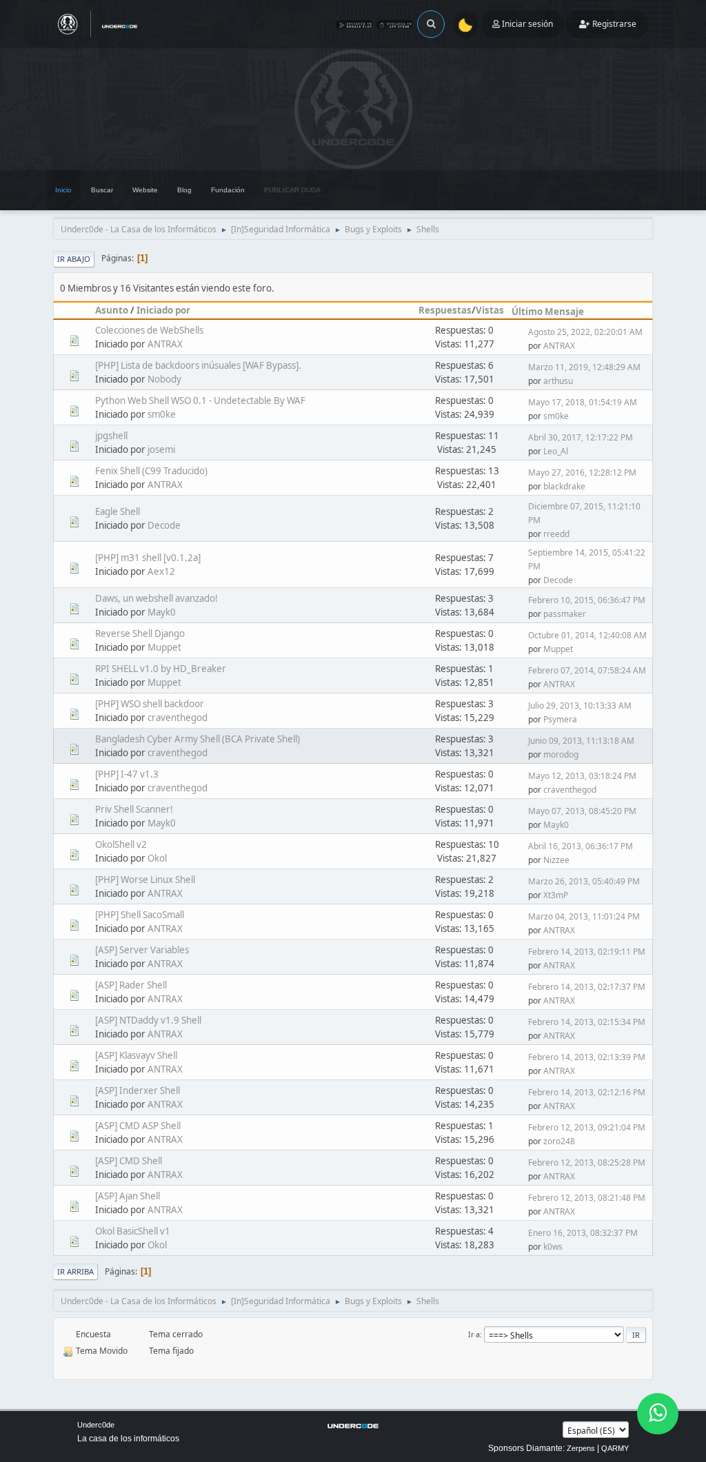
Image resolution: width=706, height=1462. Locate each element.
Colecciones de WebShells (149, 330)
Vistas (490, 310)
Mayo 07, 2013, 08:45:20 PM (582, 811)
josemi (161, 449)
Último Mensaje (548, 311)
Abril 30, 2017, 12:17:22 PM (580, 437)
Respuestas (445, 310)
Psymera (560, 719)
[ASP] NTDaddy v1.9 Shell (148, 1020)
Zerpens (581, 1448)
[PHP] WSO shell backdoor (149, 704)
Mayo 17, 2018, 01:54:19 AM (582, 402)
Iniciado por (163, 310)
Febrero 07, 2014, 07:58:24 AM (587, 670)
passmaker (564, 614)
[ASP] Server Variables (142, 950)
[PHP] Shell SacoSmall (139, 914)
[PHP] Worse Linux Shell (145, 879)
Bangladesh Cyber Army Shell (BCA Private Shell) (197, 739)
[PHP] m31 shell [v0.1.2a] (148, 557)
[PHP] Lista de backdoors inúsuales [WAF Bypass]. (198, 365)
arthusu (558, 381)
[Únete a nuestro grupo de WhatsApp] (657, 1413)
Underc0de (95, 1425)
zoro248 (559, 1141)
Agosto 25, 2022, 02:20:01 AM (585, 332)
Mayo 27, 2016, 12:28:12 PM (582, 472)
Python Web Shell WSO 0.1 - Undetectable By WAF (200, 400)
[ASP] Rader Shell (131, 985)
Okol (157, 858)
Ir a (474, 1334)
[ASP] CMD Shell (128, 1161)
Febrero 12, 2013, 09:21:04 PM (586, 1127)
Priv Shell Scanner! (134, 809)
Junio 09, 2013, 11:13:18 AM (581, 741)
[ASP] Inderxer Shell (137, 1090)
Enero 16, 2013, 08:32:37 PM (583, 1233)
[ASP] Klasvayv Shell (136, 1055)
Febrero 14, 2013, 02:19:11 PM (586, 951)
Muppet (164, 647)
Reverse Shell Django (140, 633)
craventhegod (178, 717)
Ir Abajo (73, 259)
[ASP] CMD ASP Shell (138, 1125)
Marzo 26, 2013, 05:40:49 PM (584, 881)
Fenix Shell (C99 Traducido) (151, 471)
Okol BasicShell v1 (132, 1231)
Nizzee (556, 860)
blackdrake (564, 486)
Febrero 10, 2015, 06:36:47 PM (586, 600)
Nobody (164, 379)
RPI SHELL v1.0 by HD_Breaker (160, 668)
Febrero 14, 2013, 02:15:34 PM (586, 1022)
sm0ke (162, 414)
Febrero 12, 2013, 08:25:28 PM (586, 1162)
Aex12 (161, 571)
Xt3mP (555, 895)
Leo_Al (555, 451)
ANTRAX (165, 344)
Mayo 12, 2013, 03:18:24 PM (582, 776)
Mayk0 (162, 612)
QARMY (615, 1448)
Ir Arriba (75, 1271)
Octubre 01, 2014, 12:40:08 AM (587, 635)
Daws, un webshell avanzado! (156, 598)
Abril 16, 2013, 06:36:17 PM (580, 846)
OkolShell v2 (121, 844)
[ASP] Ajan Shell (127, 1196)
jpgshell (111, 435)
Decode (164, 525)
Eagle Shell (117, 511)
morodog (560, 754)
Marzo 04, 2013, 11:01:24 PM (584, 916)
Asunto (111, 310)
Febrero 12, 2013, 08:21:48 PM (586, 1198)
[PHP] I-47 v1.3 (127, 774)
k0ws (553, 1246)
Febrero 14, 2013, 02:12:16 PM (586, 1092)
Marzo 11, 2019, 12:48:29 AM (584, 367)
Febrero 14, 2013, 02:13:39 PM (586, 1057)
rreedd (556, 534)
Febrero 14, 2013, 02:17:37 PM (586, 987)
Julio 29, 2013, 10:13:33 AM (580, 705)
